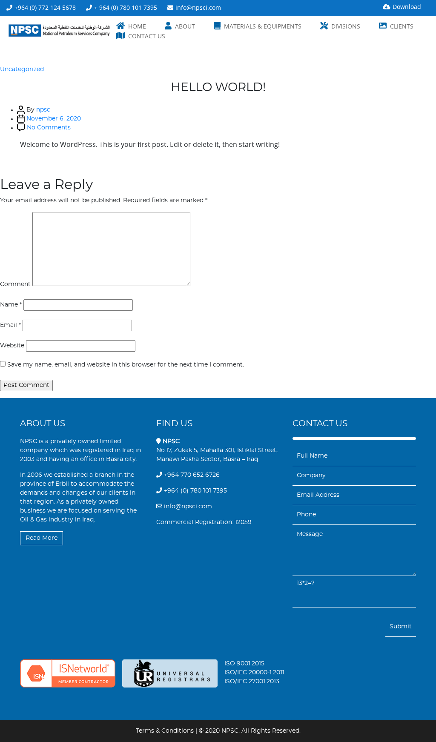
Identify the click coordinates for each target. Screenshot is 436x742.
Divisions (345, 26)
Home (137, 26)
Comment (15, 284)
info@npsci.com (198, 7)
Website (12, 346)
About (185, 26)
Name (11, 305)
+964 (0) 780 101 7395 (194, 491)
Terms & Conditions (165, 731)
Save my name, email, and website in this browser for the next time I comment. (125, 365)
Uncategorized (22, 69)
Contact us (146, 36)
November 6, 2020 (53, 119)
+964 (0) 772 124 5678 (45, 7)
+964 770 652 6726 (191, 475)
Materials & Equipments (262, 26)
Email (10, 325)
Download (407, 7)
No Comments (49, 128)
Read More (41, 538)
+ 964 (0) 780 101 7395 (125, 7)
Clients (401, 26)
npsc (43, 110)
